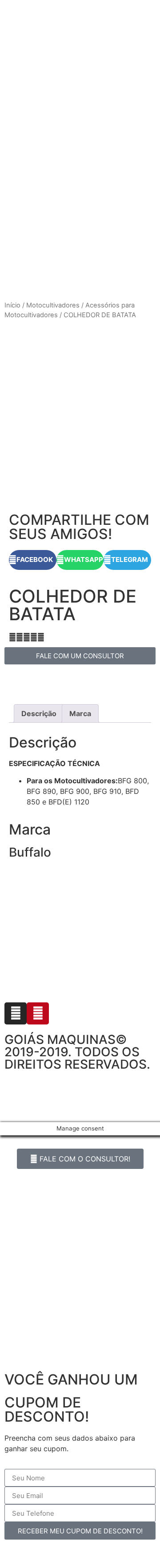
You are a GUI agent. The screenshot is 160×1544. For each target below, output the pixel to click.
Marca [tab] (80, 713)
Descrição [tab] (38, 713)
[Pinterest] (38, 1013)
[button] (32, 560)
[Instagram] (15, 1013)
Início (12, 305)
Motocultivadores (53, 305)
